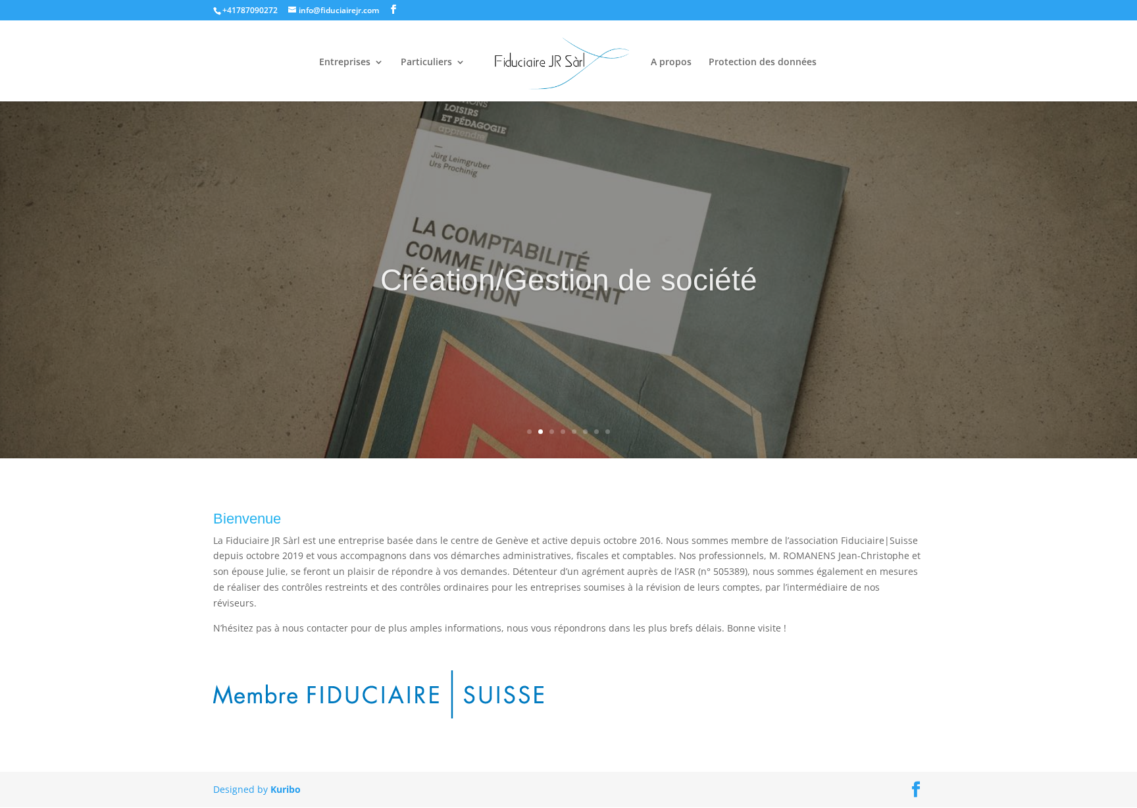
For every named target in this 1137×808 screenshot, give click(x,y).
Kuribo (285, 789)
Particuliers (426, 62)
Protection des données (763, 62)
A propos (671, 62)
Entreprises (344, 62)
